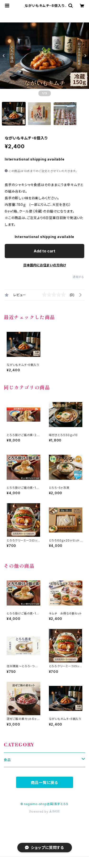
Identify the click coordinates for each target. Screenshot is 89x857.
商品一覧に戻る (44, 782)
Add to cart (44, 251)
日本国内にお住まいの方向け (44, 265)
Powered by (39, 811)
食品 (7, 760)
